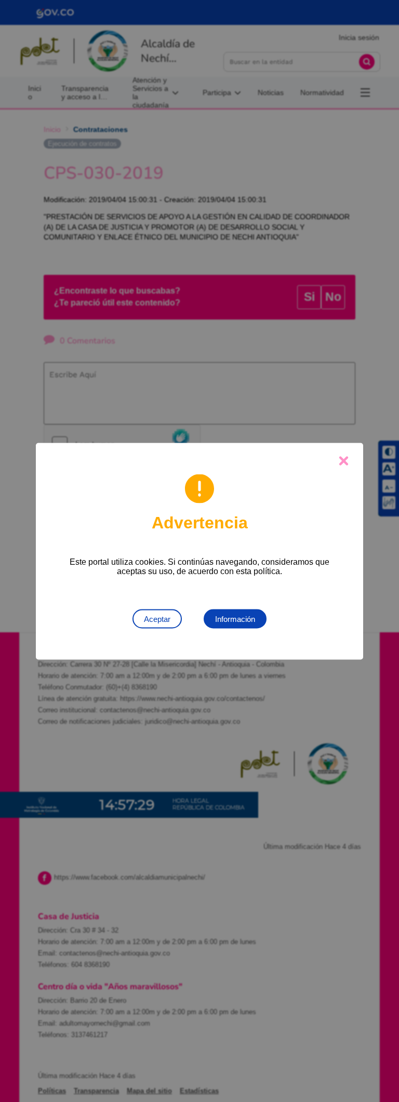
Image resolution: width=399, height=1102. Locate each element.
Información (235, 618)
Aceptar (157, 618)
